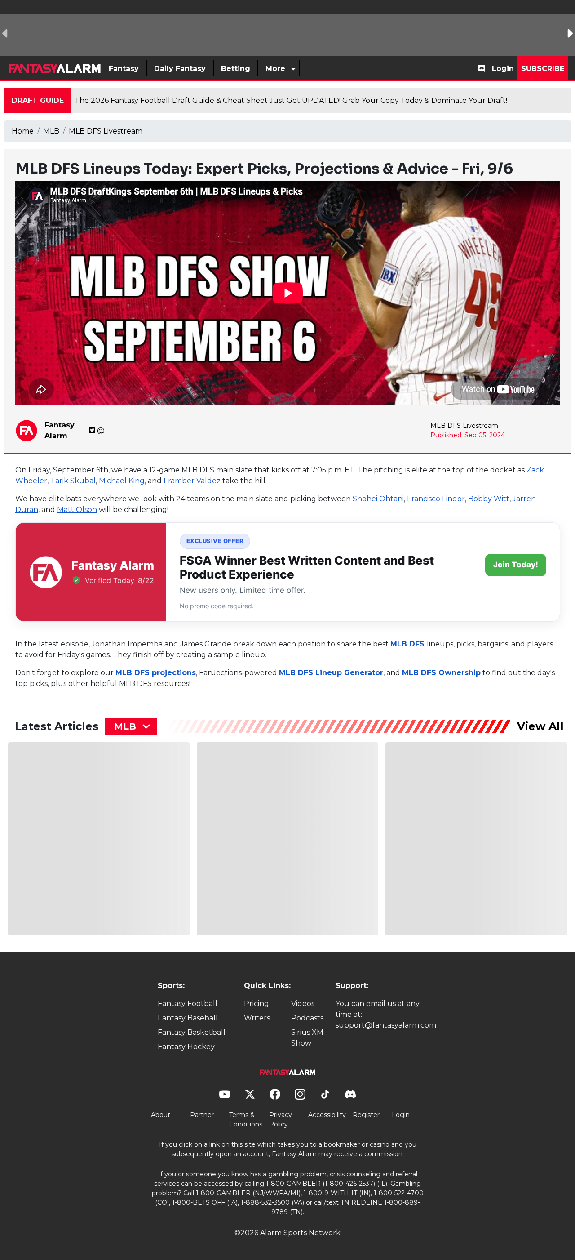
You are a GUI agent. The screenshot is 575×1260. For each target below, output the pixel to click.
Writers (257, 1018)
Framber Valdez (192, 480)
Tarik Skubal (73, 480)
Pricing (256, 1003)
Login (503, 68)
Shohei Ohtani (378, 498)
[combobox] (131, 726)
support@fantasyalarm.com (386, 1025)
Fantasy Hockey (186, 1046)
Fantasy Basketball (192, 1032)
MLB (51, 131)
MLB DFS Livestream (105, 131)
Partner (202, 1115)
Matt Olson (77, 509)
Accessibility (327, 1115)
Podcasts (307, 1018)
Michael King (122, 480)
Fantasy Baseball (188, 1018)
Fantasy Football (187, 1003)
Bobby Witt (488, 498)
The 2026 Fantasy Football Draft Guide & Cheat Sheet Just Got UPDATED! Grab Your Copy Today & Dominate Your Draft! (291, 100)
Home (23, 131)
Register (366, 1115)
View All (540, 726)
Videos (302, 1003)
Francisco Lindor (436, 498)
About (160, 1115)
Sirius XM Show (307, 1037)
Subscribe (542, 68)
